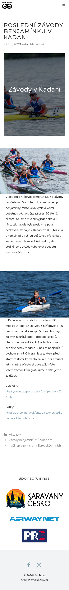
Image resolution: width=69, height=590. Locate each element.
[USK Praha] (7, 5)
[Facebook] (28, 565)
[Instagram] (38, 565)
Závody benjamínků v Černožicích (30, 440)
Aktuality (15, 434)
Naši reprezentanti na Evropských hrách (35, 445)
